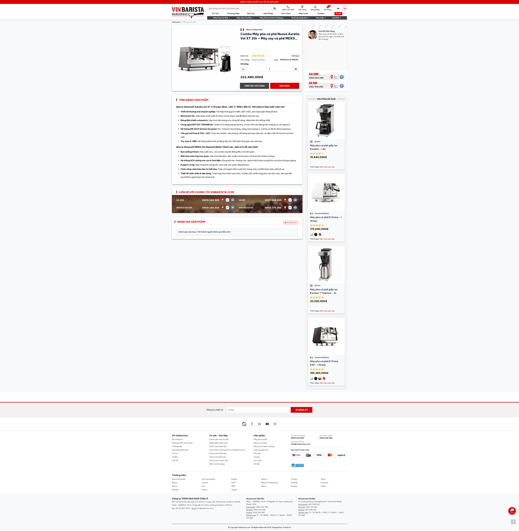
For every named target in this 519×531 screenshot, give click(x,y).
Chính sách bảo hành (218, 446)
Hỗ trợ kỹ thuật (326, 436)
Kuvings (294, 486)
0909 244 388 (316, 78)
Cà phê (335, 18)
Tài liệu (175, 457)
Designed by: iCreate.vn (281, 527)
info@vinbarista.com (205, 508)
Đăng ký (303, 409)
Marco (263, 486)
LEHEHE (294, 483)
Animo (174, 486)
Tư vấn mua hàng (298, 436)
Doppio (234, 490)
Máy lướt (303, 13)
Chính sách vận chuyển (219, 439)
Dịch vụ (250, 13)
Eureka (234, 479)
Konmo (204, 490)
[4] (332, 86)
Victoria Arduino (208, 479)
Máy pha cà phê (220, 18)
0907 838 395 (316, 86)
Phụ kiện (320, 18)
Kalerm (175, 483)
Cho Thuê (286, 13)
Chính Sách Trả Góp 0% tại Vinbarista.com (227, 450)
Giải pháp (268, 13)
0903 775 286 (273, 207)
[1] (332, 77)
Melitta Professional (269, 483)
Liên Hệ (175, 460)
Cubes (323, 486)
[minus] (243, 69)
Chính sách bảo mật (217, 457)
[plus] (296, 69)
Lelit (203, 486)
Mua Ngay (285, 86)
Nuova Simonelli (178, 479)
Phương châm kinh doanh (182, 443)
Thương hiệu (233, 13)
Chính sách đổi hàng (217, 453)
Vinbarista (176, 22)
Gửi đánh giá (291, 222)
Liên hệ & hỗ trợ (300, 443)
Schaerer (324, 483)
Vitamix (205, 483)
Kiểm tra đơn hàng (216, 464)
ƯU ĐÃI (338, 14)
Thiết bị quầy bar (299, 18)
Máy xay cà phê (244, 18)
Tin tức (215, 13)
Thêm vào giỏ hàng (254, 86)
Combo (321, 13)
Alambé (175, 490)
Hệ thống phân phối (180, 450)
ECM (233, 483)
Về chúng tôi (177, 439)
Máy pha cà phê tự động (271, 18)
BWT (233, 486)
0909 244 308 (210, 207)
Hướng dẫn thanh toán (218, 443)
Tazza (323, 479)
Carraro (294, 479)
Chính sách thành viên (218, 460)
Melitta (264, 479)
